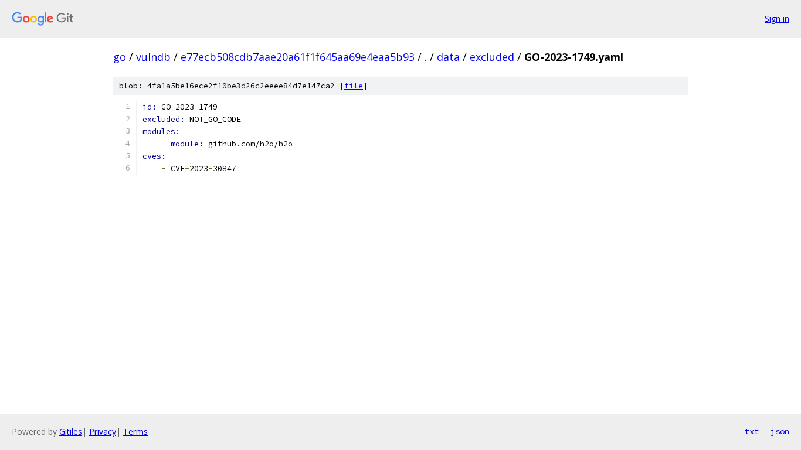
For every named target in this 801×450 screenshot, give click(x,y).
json (780, 431)
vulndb (153, 57)
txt (752, 431)
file (353, 86)
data (448, 57)
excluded (492, 57)
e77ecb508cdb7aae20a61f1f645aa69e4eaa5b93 (298, 57)
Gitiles (70, 431)
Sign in (777, 18)
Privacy (102, 431)
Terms (135, 431)
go (119, 57)
